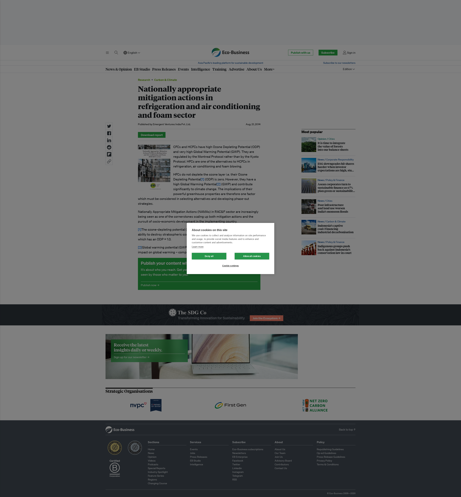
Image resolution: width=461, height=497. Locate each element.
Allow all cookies (252, 256)
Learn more (197, 246)
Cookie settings (230, 266)
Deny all (209, 256)
